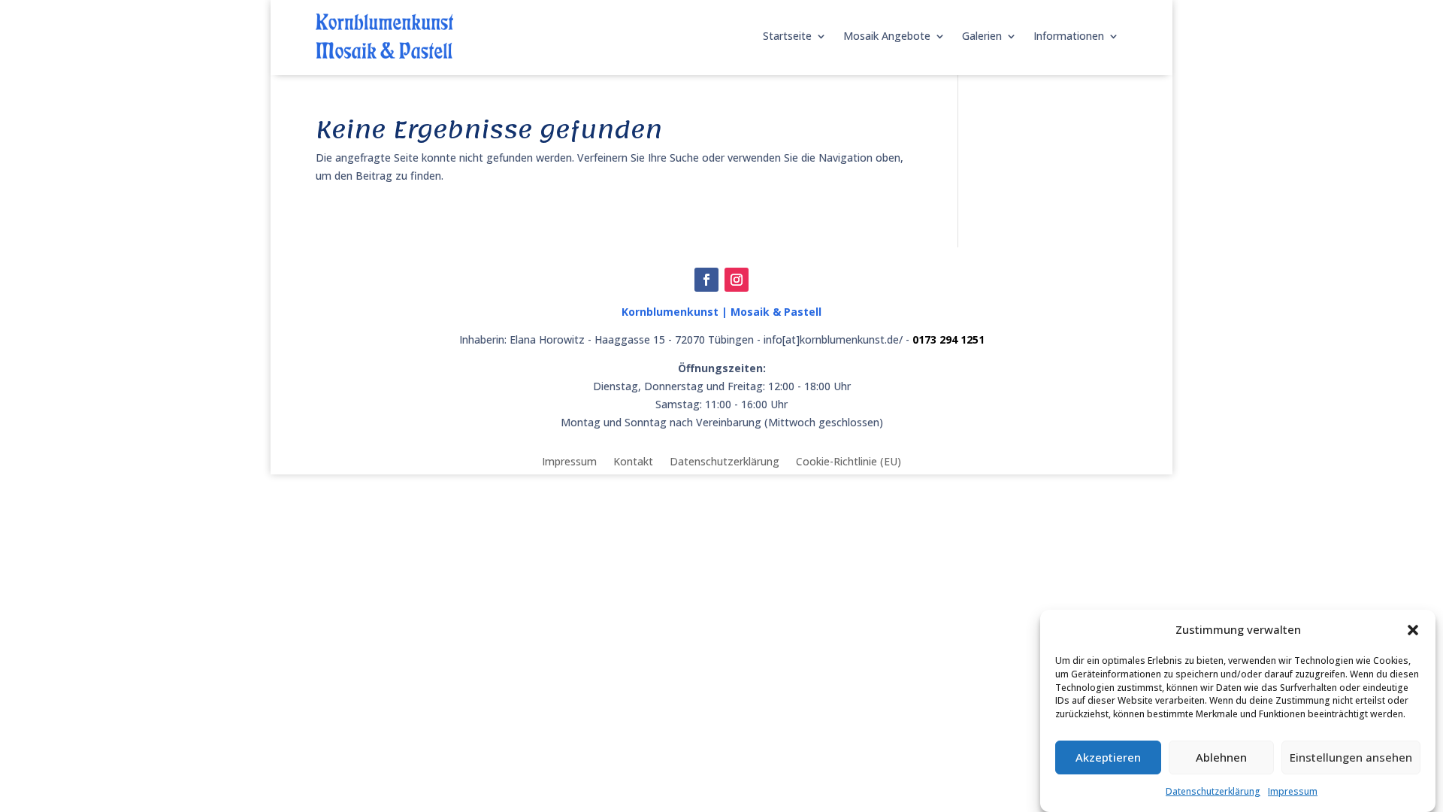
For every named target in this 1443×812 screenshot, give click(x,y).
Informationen (1068, 36)
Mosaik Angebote (886, 36)
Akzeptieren (1108, 757)
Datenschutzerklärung (1213, 791)
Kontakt (633, 460)
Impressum (1292, 791)
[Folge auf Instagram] (737, 280)
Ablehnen (1221, 757)
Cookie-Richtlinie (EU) (848, 460)
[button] (1412, 630)
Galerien (982, 36)
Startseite (787, 36)
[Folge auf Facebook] (706, 280)
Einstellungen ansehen (1351, 757)
